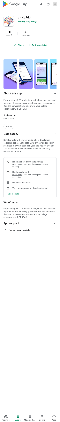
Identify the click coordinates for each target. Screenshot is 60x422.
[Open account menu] (55, 4)
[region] (30, 33)
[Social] (8, 126)
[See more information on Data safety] (54, 133)
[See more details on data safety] (13, 193)
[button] (12, 35)
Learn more (17, 164)
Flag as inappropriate (16, 230)
